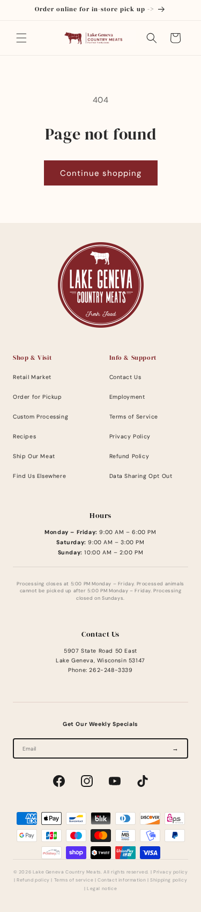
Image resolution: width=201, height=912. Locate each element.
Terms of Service (134, 416)
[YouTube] (114, 781)
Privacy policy (170, 872)
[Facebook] (59, 781)
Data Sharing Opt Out (141, 476)
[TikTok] (142, 781)
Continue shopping (101, 173)
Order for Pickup (37, 396)
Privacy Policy (130, 436)
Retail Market (32, 377)
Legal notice (102, 889)
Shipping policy (168, 880)
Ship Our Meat (34, 456)
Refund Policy (129, 456)
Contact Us (125, 377)
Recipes (24, 436)
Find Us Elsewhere (39, 476)
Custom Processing (40, 416)
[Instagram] (86, 781)
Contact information (122, 880)
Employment (127, 396)
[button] (21, 38)
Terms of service (74, 880)
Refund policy (33, 880)
